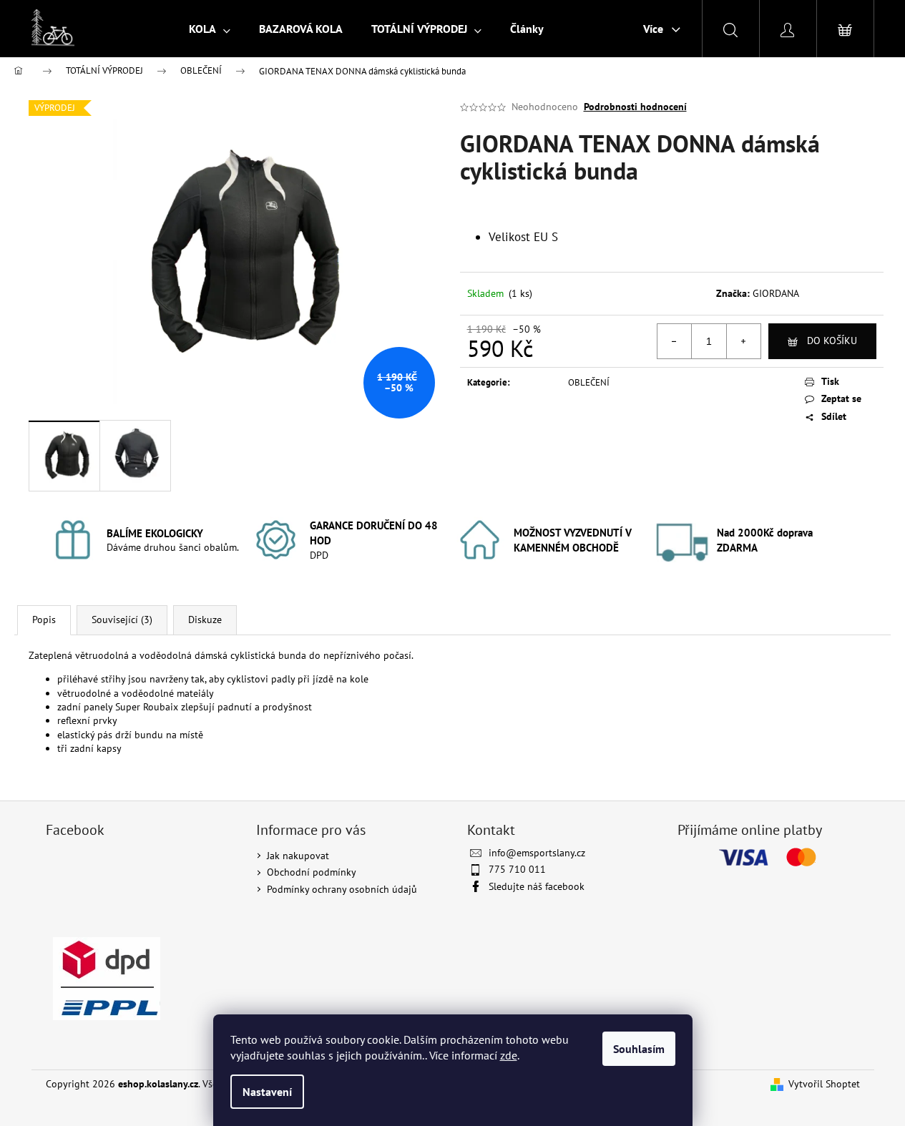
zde (508, 1055)
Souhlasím (639, 1049)
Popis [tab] (44, 619)
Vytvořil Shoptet (824, 1083)
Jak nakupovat (298, 855)
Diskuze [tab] (205, 619)
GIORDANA (776, 293)
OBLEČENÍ (589, 382)
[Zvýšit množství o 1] (743, 341)
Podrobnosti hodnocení (635, 106)
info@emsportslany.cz (537, 852)
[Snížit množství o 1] (674, 341)
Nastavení (267, 1092)
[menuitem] (210, 28)
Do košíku (832, 340)
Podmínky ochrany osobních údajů (342, 889)
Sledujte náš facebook (536, 886)
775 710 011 (517, 869)
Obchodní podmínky (311, 872)
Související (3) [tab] (122, 619)
